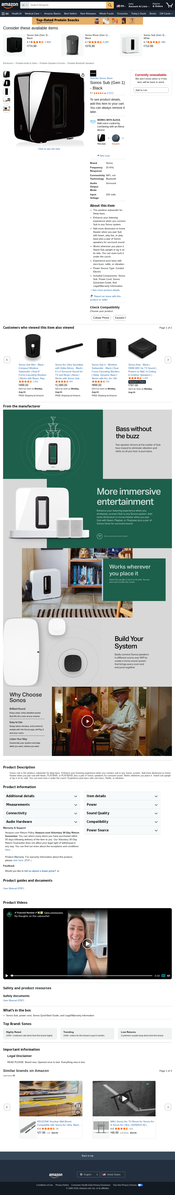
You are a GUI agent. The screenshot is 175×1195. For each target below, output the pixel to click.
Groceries (122, 13)
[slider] (81, 975)
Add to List (141, 90)
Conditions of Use (44, 1185)
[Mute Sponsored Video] (78, 1112)
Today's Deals (138, 13)
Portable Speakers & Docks (52, 63)
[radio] (6, 74)
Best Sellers (70, 13)
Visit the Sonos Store (101, 78)
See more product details (106, 290)
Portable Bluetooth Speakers (81, 63)
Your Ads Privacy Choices (125, 1185)
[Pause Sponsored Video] (78, 1106)
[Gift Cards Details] (172, 13)
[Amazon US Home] (55, 1175)
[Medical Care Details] (41, 13)
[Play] (6, 975)
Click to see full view (49, 148)
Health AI (17, 13)
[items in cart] (169, 5)
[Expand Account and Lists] (149, 6)
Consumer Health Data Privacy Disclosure (90, 1185)
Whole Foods (106, 13)
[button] (5, 13)
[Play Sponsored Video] (124, 1098)
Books (153, 13)
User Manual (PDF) (13, 888)
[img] (116, 138)
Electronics (8, 63)
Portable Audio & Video (26, 63)
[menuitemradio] (163, 976)
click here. (18, 860)
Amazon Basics (52, 13)
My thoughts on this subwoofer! (32, 916)
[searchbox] (67, 5)
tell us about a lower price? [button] (40, 871)
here (7, 849)
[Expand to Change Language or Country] (125, 6)
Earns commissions (53, 912)
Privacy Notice (62, 1185)
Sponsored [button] (7, 1075)
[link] (41, 46)
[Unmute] (168, 976)
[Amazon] (10, 5)
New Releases (88, 13)
